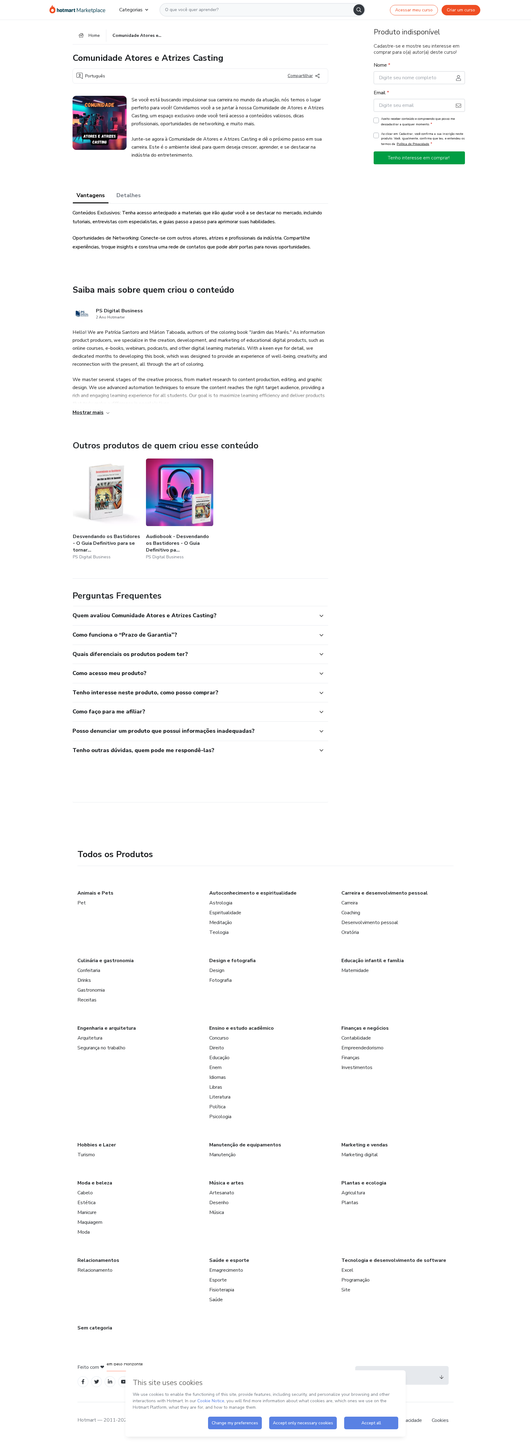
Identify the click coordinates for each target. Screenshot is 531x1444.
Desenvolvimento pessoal (369, 922)
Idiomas (217, 1077)
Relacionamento (94, 1270)
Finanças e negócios (365, 1028)
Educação (219, 1057)
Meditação (220, 922)
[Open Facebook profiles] (83, 1382)
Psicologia (220, 1116)
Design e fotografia (232, 960)
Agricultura (353, 1192)
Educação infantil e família (372, 960)
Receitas (86, 1000)
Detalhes (128, 195)
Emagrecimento (226, 1270)
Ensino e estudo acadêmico (241, 1028)
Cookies (440, 1420)
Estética (86, 1202)
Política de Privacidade (413, 144)
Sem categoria (94, 1328)
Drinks (84, 980)
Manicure (86, 1212)
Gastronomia (91, 990)
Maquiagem (89, 1222)
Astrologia (220, 903)
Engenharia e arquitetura (106, 1028)
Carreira (349, 903)
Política (217, 1106)
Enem (215, 1067)
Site (345, 1289)
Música (216, 1212)
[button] (194, 615)
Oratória (350, 932)
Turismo (86, 1154)
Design (216, 970)
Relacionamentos (98, 1260)
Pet (81, 903)
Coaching (350, 912)
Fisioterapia (221, 1289)
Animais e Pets (95, 893)
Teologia (219, 932)
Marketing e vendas (364, 1145)
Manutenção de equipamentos (245, 1145)
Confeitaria (88, 970)
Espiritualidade (225, 912)
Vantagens (91, 195)
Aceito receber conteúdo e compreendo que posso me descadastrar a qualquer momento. (418, 122)
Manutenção (222, 1154)
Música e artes (226, 1183)
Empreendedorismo (362, 1047)
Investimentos (356, 1067)
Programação (355, 1280)
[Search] (358, 9)
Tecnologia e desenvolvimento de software (393, 1260)
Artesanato (221, 1192)
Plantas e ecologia (363, 1183)
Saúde (216, 1299)
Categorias (131, 9)
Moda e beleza (94, 1183)
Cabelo (85, 1192)
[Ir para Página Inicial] (79, 10)
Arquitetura (89, 1038)
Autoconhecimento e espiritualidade (253, 893)
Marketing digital (359, 1154)
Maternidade (355, 970)
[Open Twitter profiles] (96, 1382)
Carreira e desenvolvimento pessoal (384, 893)
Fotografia (220, 980)
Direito (216, 1047)
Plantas (349, 1202)
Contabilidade (356, 1038)
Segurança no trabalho (101, 1047)
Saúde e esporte (229, 1260)
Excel (347, 1270)
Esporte (218, 1280)
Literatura (219, 1097)
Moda (83, 1232)
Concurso (219, 1038)
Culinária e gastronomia (105, 960)
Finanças (350, 1057)
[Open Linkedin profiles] (110, 1382)
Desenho (219, 1202)
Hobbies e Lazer (96, 1145)
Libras (215, 1087)
